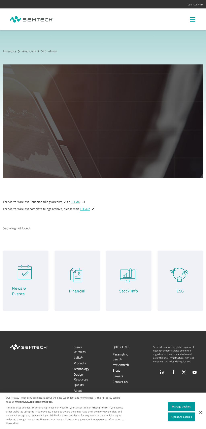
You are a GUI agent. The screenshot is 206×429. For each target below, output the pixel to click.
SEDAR (75, 201)
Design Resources (81, 377)
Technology (81, 368)
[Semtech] (31, 19)
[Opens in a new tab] (162, 372)
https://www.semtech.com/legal (33, 402)
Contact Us (120, 381)
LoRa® (78, 357)
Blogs (116, 370)
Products (80, 363)
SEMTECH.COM (195, 4)
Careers (118, 376)
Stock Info (128, 291)
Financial (77, 291)
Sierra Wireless (79, 349)
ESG (180, 291)
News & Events (19, 291)
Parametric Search (120, 357)
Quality (79, 384)
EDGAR (85, 208)
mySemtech (121, 364)
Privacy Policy (100, 407)
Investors (9, 51)
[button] (200, 412)
